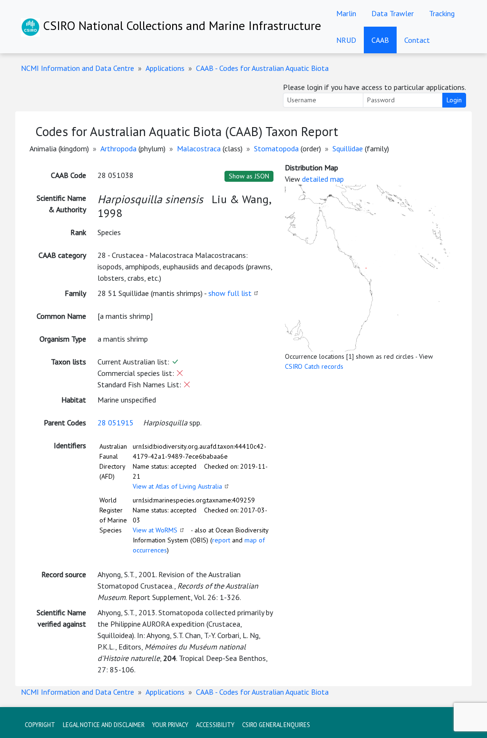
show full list (230, 293)
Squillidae (347, 148)
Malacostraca (199, 148)
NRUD (346, 40)
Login (454, 100)
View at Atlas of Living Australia (177, 486)
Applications (165, 68)
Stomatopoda (276, 148)
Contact (417, 40)
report (221, 540)
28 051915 (115, 422)
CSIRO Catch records (314, 366)
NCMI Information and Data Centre (77, 68)
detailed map (323, 179)
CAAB (380, 40)
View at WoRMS (155, 530)
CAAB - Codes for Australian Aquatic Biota (262, 68)
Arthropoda (118, 148)
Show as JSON (249, 176)
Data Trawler (392, 13)
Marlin (346, 13)
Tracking (442, 13)
